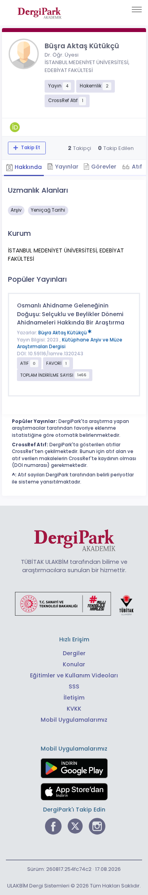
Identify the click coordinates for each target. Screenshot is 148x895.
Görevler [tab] (103, 167)
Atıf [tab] (136, 167)
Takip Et (30, 147)
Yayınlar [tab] (66, 167)
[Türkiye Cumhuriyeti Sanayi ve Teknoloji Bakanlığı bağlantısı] (74, 603)
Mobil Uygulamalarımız (74, 720)
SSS (74, 686)
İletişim (74, 698)
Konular (74, 664)
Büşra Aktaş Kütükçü (63, 333)
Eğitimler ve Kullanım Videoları (74, 675)
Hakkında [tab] (27, 167)
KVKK (74, 709)
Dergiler (74, 653)
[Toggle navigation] (136, 9)
